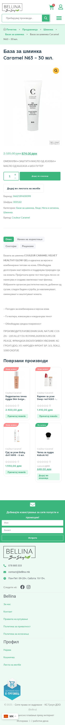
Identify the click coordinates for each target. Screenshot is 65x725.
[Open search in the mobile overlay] (26, 18)
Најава (7, 649)
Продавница (30, 29)
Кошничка (9, 657)
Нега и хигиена (50, 207)
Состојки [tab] (11, 246)
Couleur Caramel (21, 217)
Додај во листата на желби (23, 188)
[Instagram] (28, 587)
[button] (59, 18)
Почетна (11, 29)
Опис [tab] (9, 239)
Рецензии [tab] (28, 246)
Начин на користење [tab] (29, 239)
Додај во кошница (40, 176)
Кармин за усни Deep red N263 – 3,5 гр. (46, 397)
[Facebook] (22, 587)
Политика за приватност (17, 626)
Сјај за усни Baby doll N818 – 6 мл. (15, 453)
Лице (38, 207)
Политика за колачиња (16, 633)
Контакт (7, 611)
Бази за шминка (14, 34)
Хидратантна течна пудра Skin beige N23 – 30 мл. (16, 397)
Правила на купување (15, 618)
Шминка (48, 29)
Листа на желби (12, 664)
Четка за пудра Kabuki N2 (45, 453)
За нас (7, 604)
